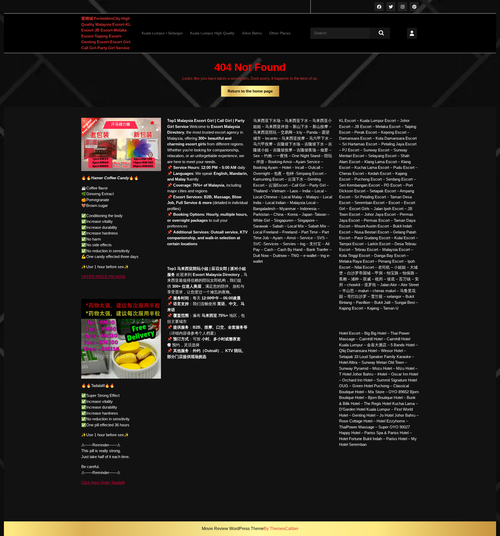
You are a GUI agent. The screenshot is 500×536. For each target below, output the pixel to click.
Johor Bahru (252, 33)
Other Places (280, 33)
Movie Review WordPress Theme (233, 528)
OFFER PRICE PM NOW (103, 276)
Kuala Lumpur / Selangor (162, 33)
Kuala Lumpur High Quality (212, 33)
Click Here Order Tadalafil (103, 482)
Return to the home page (253, 93)
